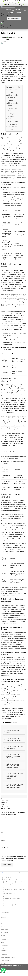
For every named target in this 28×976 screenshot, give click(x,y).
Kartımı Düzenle (13, 18)
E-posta (3, 840)
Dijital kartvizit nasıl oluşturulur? (13, 105)
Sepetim (3, 926)
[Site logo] (8, 7)
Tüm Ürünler (4, 929)
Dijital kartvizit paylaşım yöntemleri (13, 113)
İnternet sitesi (4, 847)
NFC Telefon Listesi (6, 951)
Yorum (3, 818)
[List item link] (14, 898)
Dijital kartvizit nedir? (13, 91)
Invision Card (19, 37)
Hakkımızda (4, 945)
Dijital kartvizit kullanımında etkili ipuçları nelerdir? (13, 765)
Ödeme (3, 924)
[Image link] (11, 873)
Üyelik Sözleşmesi (6, 960)
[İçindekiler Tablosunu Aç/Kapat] (19, 87)
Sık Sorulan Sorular (12, 128)
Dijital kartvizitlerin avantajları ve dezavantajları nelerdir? (14, 776)
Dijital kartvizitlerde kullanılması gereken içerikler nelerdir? (14, 786)
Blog (2, 942)
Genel (3, 30)
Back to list (4, 802)
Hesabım (3, 921)
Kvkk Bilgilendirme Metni (8, 957)
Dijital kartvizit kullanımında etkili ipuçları (13, 121)
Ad (2, 833)
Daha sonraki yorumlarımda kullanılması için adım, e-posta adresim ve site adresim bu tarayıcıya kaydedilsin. (13, 858)
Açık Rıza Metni (5, 963)
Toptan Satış (4, 932)
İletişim (3, 948)
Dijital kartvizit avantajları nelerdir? (13, 97)
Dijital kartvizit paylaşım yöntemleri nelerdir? (13, 756)
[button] (3, 970)
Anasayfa (3, 939)
